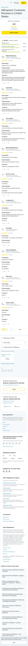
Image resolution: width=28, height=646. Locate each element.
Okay (14, 642)
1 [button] (3, 329)
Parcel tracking (6, 488)
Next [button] (20, 329)
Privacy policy (6, 561)
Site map (5, 553)
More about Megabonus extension (11, 385)
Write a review (14, 32)
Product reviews (7, 493)
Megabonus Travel (7, 505)
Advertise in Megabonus (8, 521)
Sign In (23, 2)
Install (14, 389)
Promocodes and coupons (9, 482)
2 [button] (7, 329)
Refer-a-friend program (8, 446)
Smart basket (6, 498)
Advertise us (6, 517)
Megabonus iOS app (7, 402)
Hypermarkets (4, 7)
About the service (7, 547)
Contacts (5, 549)
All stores (5, 426)
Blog (4, 428)
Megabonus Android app (8, 401)
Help (4, 422)
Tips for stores (6, 519)
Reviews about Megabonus (9, 551)
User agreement (6, 559)
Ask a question (14, 417)
